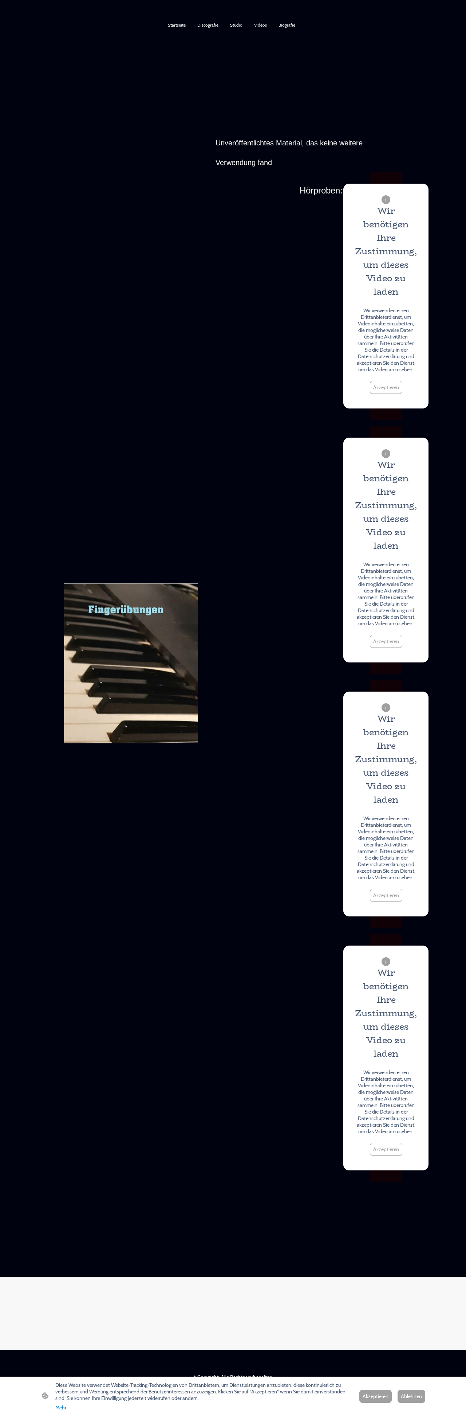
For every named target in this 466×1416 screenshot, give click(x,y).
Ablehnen (411, 1396)
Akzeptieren (386, 387)
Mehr (60, 1407)
